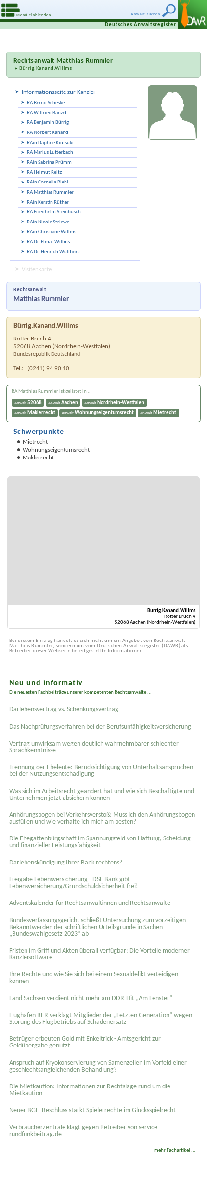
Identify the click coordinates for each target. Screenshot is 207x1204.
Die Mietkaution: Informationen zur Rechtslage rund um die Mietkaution (89, 1090)
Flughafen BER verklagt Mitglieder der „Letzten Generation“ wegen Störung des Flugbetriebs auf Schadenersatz (100, 1019)
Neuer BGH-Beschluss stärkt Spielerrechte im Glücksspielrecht (92, 1110)
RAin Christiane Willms (51, 232)
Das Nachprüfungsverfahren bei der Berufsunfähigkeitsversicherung (100, 727)
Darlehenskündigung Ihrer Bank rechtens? (65, 862)
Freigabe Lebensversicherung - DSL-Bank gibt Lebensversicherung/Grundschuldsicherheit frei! (73, 883)
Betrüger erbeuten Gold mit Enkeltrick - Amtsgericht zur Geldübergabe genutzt (85, 1042)
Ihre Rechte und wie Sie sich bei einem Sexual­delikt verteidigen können (93, 978)
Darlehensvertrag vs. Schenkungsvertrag (63, 709)
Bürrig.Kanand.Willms (45, 68)
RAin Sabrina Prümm (49, 162)
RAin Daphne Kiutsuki (50, 142)
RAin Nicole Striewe (48, 222)
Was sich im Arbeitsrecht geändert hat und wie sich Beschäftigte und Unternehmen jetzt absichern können (101, 795)
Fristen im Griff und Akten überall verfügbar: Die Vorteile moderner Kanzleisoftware (99, 954)
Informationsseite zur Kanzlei (58, 92)
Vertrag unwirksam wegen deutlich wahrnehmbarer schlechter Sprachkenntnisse (94, 747)
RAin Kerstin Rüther (48, 202)
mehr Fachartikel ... (174, 1150)
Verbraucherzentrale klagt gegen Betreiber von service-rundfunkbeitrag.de (84, 1131)
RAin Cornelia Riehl (47, 182)
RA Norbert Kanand (47, 132)
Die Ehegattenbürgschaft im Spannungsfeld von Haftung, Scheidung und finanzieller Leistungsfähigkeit (100, 842)
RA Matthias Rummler (50, 192)
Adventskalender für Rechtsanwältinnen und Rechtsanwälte (89, 903)
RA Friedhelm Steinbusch (54, 212)
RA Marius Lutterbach (50, 152)
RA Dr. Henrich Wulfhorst (54, 252)
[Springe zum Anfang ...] (192, 1189)
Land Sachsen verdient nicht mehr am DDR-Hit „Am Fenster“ (90, 998)
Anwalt (28, 403)
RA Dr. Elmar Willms (48, 242)
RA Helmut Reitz (44, 172)
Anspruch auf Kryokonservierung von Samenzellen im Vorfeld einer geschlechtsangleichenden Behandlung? (98, 1066)
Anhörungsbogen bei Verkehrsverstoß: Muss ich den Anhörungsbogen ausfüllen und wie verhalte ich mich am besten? (102, 818)
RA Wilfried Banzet (47, 113)
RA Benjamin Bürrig (48, 122)
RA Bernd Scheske (46, 102)
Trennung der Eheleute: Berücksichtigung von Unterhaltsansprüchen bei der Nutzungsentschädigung (101, 771)
